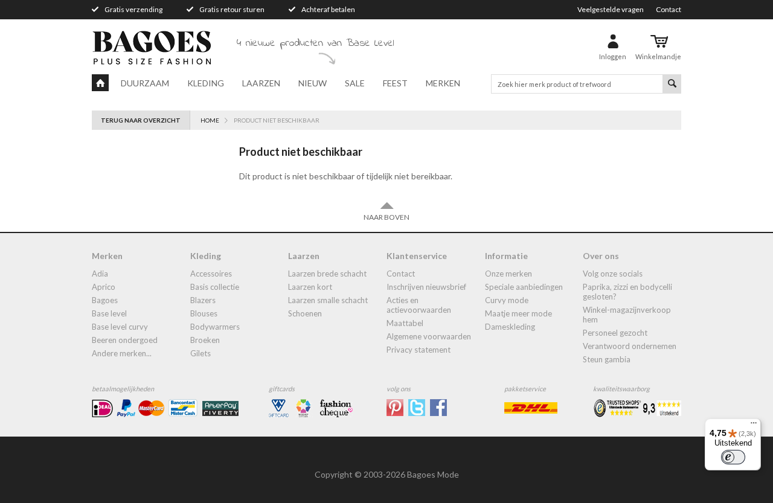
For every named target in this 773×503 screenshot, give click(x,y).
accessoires (211, 273)
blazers (203, 300)
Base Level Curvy (120, 327)
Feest (395, 83)
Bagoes (105, 300)
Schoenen (305, 313)
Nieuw (312, 83)
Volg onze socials (613, 273)
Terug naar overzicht (141, 120)
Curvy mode (506, 300)
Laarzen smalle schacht (328, 300)
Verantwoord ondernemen (629, 346)
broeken (205, 340)
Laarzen (261, 83)
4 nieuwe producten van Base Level (315, 43)
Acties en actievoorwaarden (418, 305)
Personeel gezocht (615, 333)
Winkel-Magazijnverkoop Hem (627, 314)
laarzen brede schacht (327, 273)
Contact (668, 9)
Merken (443, 83)
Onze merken (508, 273)
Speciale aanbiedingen (524, 287)
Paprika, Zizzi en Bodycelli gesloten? (627, 291)
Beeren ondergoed (125, 340)
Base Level (109, 313)
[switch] (733, 457)
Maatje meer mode (518, 313)
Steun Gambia (606, 359)
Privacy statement (418, 349)
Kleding (205, 83)
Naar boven (386, 217)
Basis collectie (214, 287)
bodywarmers (215, 327)
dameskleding (510, 327)
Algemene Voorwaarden (428, 336)
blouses (203, 313)
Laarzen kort (310, 287)
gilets (200, 353)
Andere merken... (122, 353)
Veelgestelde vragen (610, 9)
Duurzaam (145, 83)
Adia (100, 273)
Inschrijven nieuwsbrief (426, 287)
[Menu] (753, 425)
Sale (355, 83)
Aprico (103, 287)
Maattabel (404, 323)
